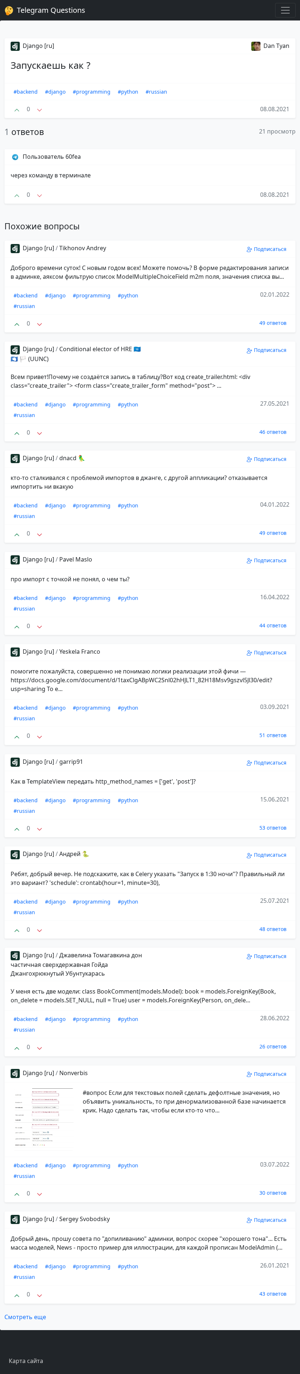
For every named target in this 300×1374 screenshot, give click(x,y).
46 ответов (272, 431)
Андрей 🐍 (74, 854)
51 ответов (272, 735)
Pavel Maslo (75, 559)
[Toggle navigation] (285, 10)
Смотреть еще (25, 1317)
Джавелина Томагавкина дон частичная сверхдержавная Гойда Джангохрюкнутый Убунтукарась (76, 964)
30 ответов (272, 1192)
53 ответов (272, 827)
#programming (91, 91)
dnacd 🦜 (72, 458)
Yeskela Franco (79, 651)
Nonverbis (73, 1073)
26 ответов (272, 1046)
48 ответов (272, 929)
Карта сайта (26, 1361)
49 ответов (272, 322)
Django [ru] (37, 46)
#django (55, 91)
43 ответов (272, 1293)
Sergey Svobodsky (84, 1219)
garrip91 (71, 762)
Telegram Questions (50, 10)
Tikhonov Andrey (82, 248)
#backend (26, 91)
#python (128, 91)
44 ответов (272, 625)
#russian (156, 91)
